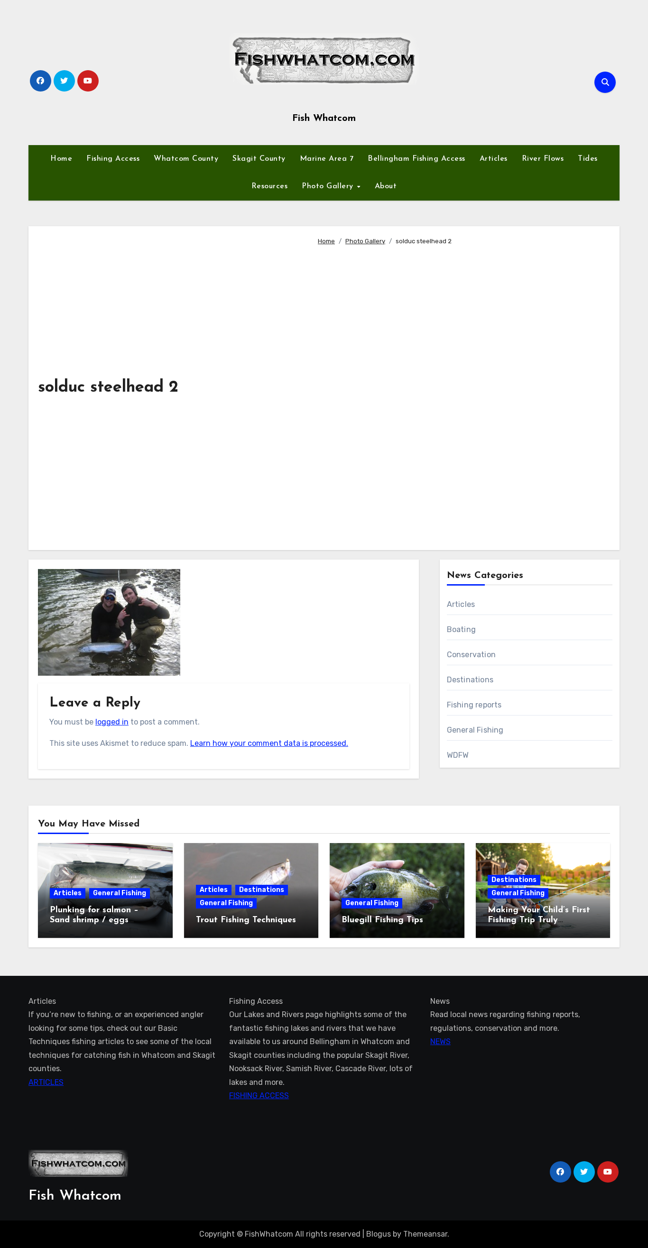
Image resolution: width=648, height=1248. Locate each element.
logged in (112, 721)
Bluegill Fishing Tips (382, 920)
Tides (588, 159)
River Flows (543, 159)
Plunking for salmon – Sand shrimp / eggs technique (94, 920)
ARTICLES (46, 1082)
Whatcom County (186, 159)
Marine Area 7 (327, 159)
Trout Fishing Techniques (246, 920)
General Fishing (475, 729)
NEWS (440, 1041)
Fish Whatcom (324, 118)
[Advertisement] (461, 393)
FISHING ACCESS (259, 1095)
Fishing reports (474, 704)
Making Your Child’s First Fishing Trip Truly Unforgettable (539, 920)
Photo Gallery (329, 186)
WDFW (458, 755)
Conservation (471, 654)
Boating (461, 629)
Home (61, 159)
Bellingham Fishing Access (416, 159)
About (386, 186)
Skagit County (259, 159)
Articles (494, 159)
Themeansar (425, 1234)
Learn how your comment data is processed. (269, 743)
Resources (269, 186)
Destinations (470, 679)
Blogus (378, 1234)
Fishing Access (112, 159)
